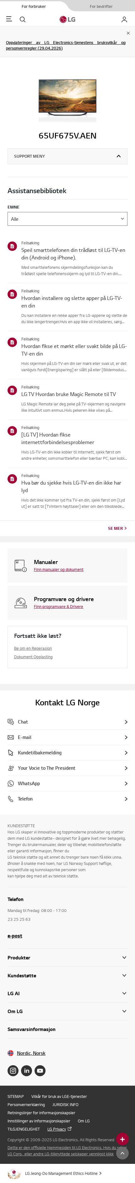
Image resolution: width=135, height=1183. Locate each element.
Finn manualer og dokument (59, 569)
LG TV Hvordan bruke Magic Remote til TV (68, 394)
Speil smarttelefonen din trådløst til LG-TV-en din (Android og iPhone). (73, 253)
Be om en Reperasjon (33, 648)
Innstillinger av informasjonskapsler (39, 1121)
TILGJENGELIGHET (24, 1129)
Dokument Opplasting (33, 656)
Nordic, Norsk (31, 1053)
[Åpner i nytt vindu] (13, 1070)
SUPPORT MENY (29, 156)
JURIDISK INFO (65, 1104)
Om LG (84, 1121)
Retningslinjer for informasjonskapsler (41, 1112)
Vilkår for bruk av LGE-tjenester (59, 1096)
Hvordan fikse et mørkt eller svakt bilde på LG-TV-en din (74, 349)
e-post (15, 935)
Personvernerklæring (26, 1104)
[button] (67, 976)
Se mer (115, 528)
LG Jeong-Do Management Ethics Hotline (61, 1173)
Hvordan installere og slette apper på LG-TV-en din (71, 301)
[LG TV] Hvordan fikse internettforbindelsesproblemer (57, 438)
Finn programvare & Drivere (58, 606)
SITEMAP (16, 1096)
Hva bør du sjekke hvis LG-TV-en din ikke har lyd (71, 486)
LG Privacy (56, 1129)
